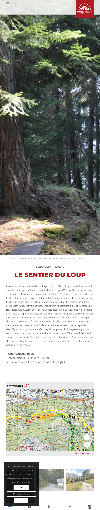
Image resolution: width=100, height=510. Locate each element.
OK (21, 487)
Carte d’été (30, 506)
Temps (70, 506)
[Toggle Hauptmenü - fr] (50, 3)
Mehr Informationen (21, 494)
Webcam (90, 506)
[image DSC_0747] (51, 481)
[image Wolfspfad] (81, 481)
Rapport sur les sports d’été (50, 506)
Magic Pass (10, 506)
